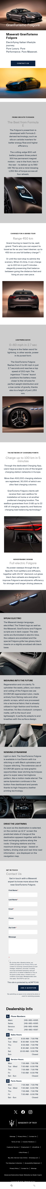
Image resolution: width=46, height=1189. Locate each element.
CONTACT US (23, 63)
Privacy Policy (29, 964)
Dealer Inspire (37, 1175)
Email (11, 909)
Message (12, 937)
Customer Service (13, 1147)
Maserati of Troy (29, 1181)
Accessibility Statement (32, 1163)
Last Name (13, 900)
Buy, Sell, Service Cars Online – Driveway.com (23, 1158)
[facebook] (23, 1112)
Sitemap (12, 1136)
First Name (13, 890)
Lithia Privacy (23, 1152)
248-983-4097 (31, 1030)
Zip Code (12, 928)
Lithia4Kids (35, 1147)
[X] (15, 1112)
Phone (11, 918)
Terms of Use (15, 1142)
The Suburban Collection (14, 1163)
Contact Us (32, 1136)
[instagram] (30, 1112)
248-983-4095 (31, 1020)
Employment (25, 1147)
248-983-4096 (31, 1026)
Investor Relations (29, 1142)
